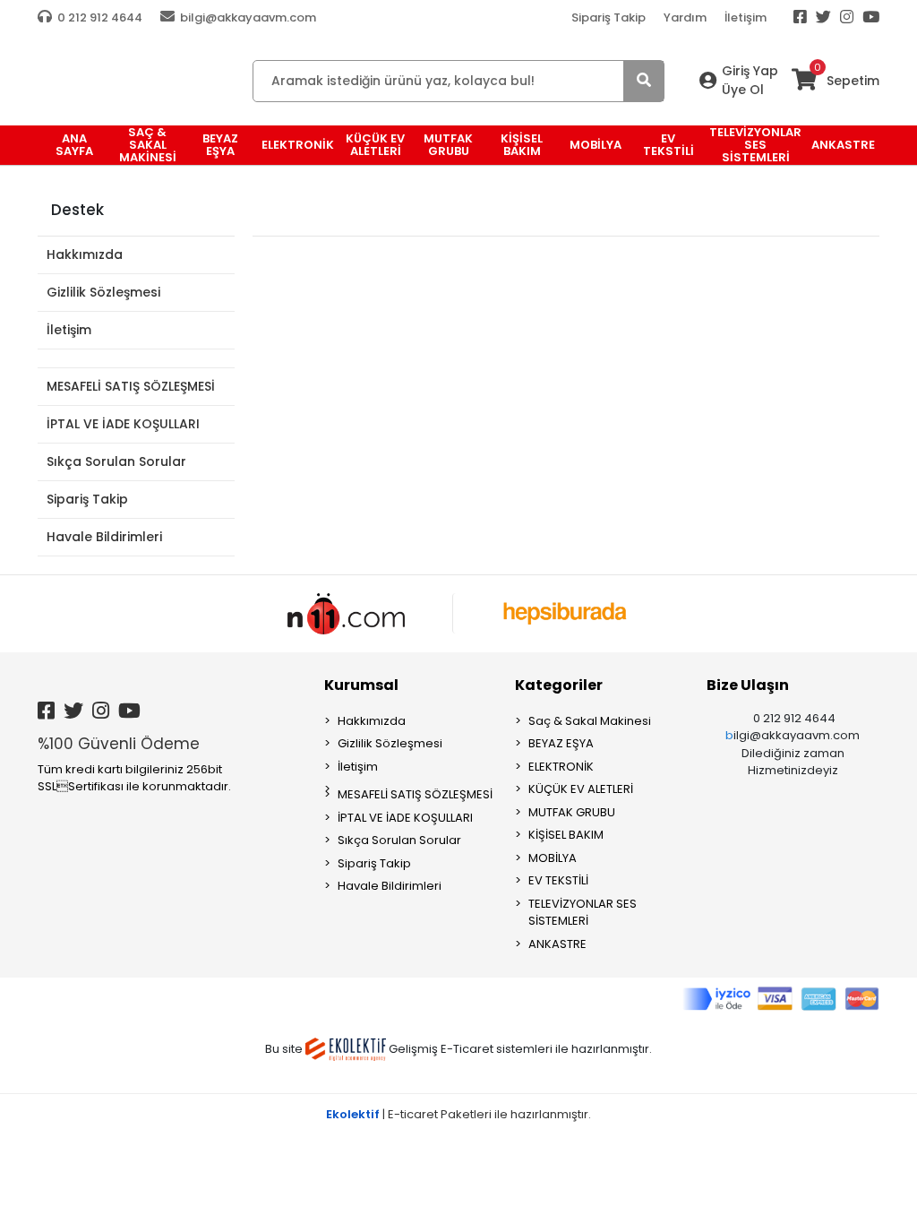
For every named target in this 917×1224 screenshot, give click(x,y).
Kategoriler (559, 685)
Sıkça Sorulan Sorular (116, 461)
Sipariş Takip (608, 17)
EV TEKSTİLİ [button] (668, 144)
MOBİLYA (552, 857)
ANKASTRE (557, 943)
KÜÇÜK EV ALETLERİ (580, 788)
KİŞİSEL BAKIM (566, 834)
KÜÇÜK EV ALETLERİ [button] (375, 144)
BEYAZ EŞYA (561, 743)
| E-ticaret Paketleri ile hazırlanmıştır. (458, 1114)
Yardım (685, 17)
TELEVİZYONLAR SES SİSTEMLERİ (582, 912)
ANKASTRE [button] (843, 144)
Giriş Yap (750, 71)
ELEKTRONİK (561, 766)
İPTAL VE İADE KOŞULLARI (123, 424)
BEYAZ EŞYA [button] (220, 144)
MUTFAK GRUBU (571, 812)
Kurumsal (361, 685)
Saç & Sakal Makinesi (589, 720)
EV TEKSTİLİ (558, 880)
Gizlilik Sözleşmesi (103, 292)
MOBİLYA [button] (595, 144)
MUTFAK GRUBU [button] (448, 144)
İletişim (745, 17)
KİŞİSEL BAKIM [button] (522, 144)
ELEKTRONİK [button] (297, 144)
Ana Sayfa (74, 144)
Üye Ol (743, 90)
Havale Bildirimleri (104, 537)
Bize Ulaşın (748, 685)
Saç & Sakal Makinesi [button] (147, 145)
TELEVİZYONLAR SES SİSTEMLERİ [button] (755, 145)
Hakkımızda (85, 254)
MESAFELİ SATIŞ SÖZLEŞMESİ (131, 386)
